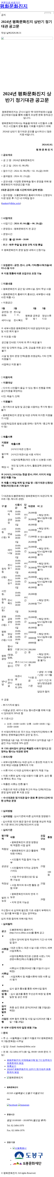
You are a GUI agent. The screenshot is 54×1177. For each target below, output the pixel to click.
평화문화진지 (14, 6)
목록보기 (11, 1066)
